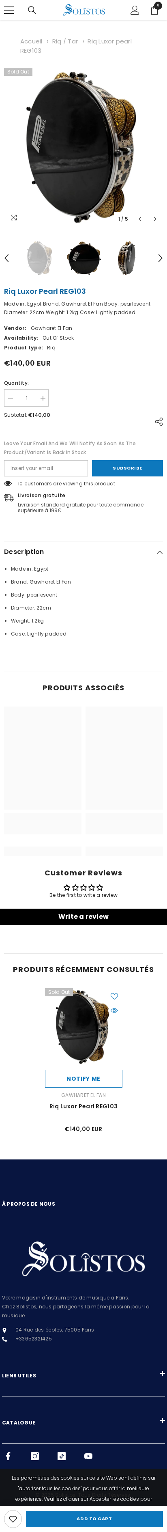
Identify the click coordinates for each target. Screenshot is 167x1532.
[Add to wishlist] (114, 996)
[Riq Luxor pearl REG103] (83, 1027)
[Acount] (135, 10)
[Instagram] (35, 1456)
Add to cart (94, 1518)
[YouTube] (88, 1456)
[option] (83, 147)
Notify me (83, 1079)
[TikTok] (61, 1456)
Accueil (31, 41)
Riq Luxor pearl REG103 (83, 1106)
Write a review (83, 916)
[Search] (32, 10)
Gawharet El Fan (52, 328)
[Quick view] (114, 1010)
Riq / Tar (65, 41)
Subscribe (127, 468)
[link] (13, 1519)
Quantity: (16, 382)
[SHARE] (157, 421)
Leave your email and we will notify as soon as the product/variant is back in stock (70, 448)
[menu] (9, 10)
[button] (140, 219)
